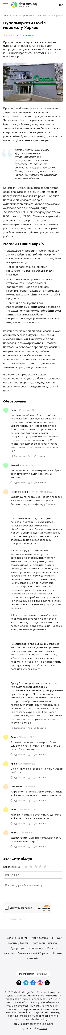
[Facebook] (33, 982)
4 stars (40, 866)
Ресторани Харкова (45, 943)
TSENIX (43, 1028)
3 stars (35, 866)
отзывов (29, 35)
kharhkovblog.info (41, 1019)
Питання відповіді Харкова (34, 953)
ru (61, 4)
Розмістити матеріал (33, 973)
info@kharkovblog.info (40, 1024)
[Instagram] (40, 982)
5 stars (45, 866)
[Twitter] (47, 982)
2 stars (31, 866)
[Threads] (18, 982)
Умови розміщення (42, 938)
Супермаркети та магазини (27, 948)
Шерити (41, 456)
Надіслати (14, 919)
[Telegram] (26, 982)
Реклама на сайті (16, 938)
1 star (26, 866)
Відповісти (19, 456)
